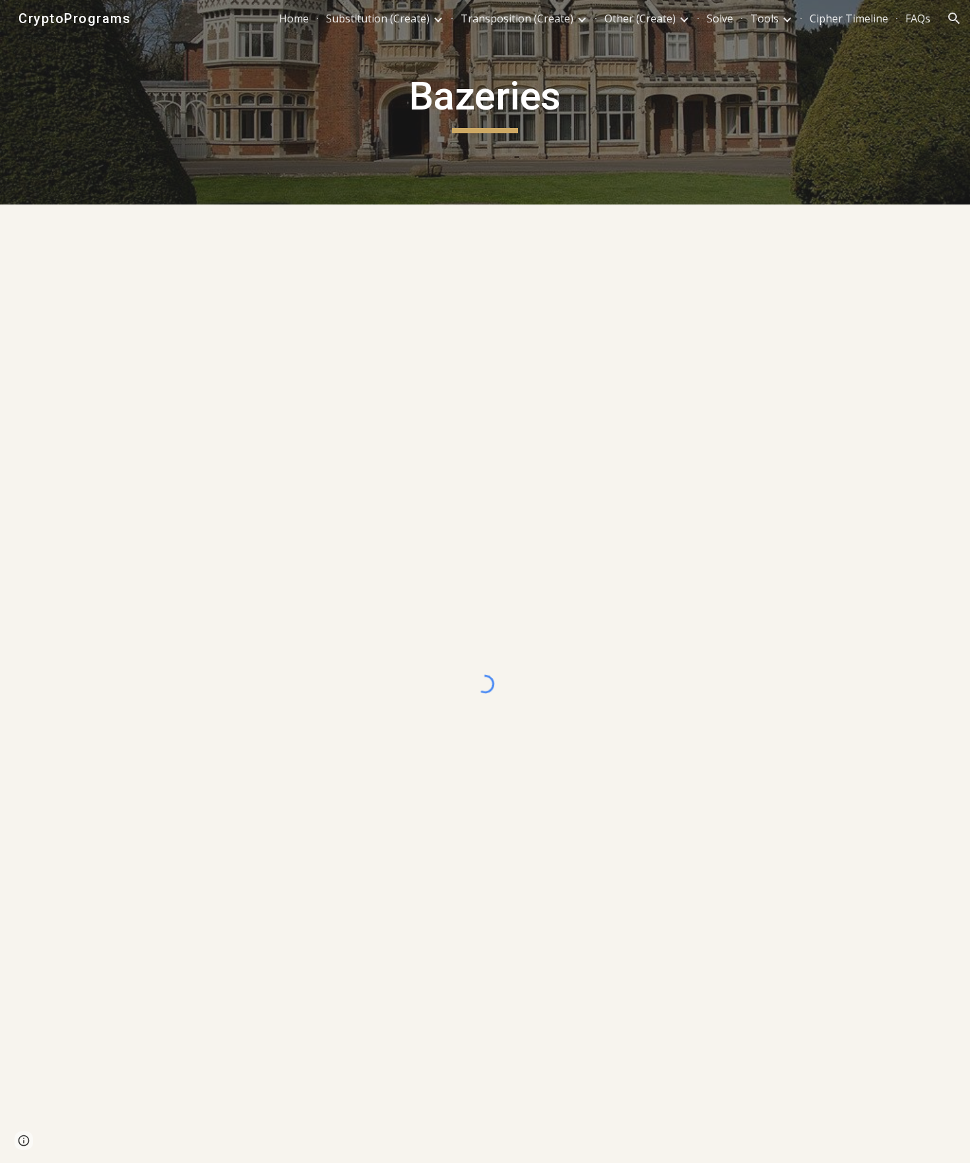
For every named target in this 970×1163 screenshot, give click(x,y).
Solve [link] (720, 18)
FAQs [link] (917, 18)
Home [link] (294, 18)
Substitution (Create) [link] (378, 18)
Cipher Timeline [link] (849, 18)
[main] (485, 102)
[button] (954, 18)
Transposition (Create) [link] (517, 18)
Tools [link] (764, 18)
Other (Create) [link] (640, 18)
